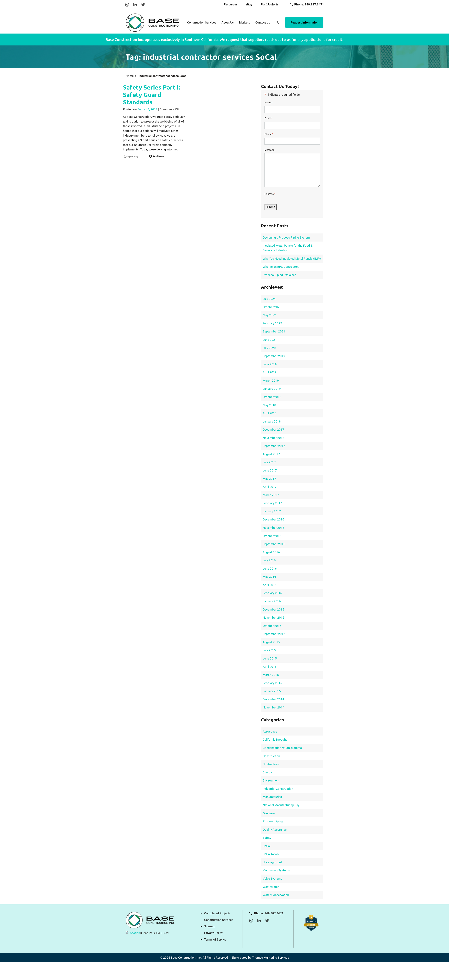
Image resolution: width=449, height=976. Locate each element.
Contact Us (262, 22)
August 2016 (271, 552)
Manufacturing (272, 797)
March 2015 (271, 675)
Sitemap (209, 926)
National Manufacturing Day (281, 805)
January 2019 (272, 388)
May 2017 (269, 478)
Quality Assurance (275, 829)
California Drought (275, 739)
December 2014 (273, 699)
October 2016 (272, 536)
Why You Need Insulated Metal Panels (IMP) (292, 258)
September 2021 (274, 331)
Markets (244, 22)
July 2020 (269, 348)
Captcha (269, 194)
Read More (158, 156)
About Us (228, 22)
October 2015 (272, 626)
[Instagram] (127, 4)
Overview (269, 813)
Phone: (309, 4)
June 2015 (270, 658)
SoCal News (271, 854)
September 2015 (274, 634)
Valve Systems (272, 878)
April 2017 (270, 487)
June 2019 (270, 364)
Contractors (271, 764)
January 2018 (272, 421)
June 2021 (270, 339)
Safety (267, 837)
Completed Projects (217, 913)
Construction (271, 756)
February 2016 (272, 593)
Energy (267, 772)
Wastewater (271, 887)
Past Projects (269, 4)
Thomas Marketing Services (270, 957)
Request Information (304, 22)
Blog (249, 4)
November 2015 (273, 617)
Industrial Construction (278, 788)
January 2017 (272, 511)
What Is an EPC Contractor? (281, 266)
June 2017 (270, 470)
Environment (271, 780)
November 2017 (273, 438)
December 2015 (273, 609)
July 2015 (269, 650)
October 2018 (272, 397)
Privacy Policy (213, 933)
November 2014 (273, 707)
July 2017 (269, 462)
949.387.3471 (273, 913)
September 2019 (274, 356)
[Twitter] (143, 4)
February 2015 (272, 683)
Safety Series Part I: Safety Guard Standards (151, 94)
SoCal (266, 846)
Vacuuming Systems (276, 870)
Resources (230, 4)
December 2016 (273, 519)
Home (130, 76)
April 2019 (270, 372)
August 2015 (271, 642)
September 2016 (274, 544)
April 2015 (270, 666)
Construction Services (201, 22)
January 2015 (272, 691)
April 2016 (270, 585)
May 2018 (269, 405)
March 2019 (271, 380)
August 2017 (271, 454)
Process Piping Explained (279, 275)
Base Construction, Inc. (186, 957)
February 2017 (272, 503)
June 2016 (270, 568)
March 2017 (271, 495)
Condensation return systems (282, 748)
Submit (270, 207)
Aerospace (270, 731)
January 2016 (272, 601)
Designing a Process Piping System (286, 237)
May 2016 (269, 576)
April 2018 (270, 413)
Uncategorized (272, 862)
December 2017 (273, 429)
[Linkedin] (135, 4)
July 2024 (269, 299)
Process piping (273, 821)
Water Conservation (276, 895)
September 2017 (274, 446)
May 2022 (269, 315)
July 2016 (269, 560)
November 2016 (273, 527)
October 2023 (272, 307)
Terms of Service (215, 939)
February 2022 (272, 323)
